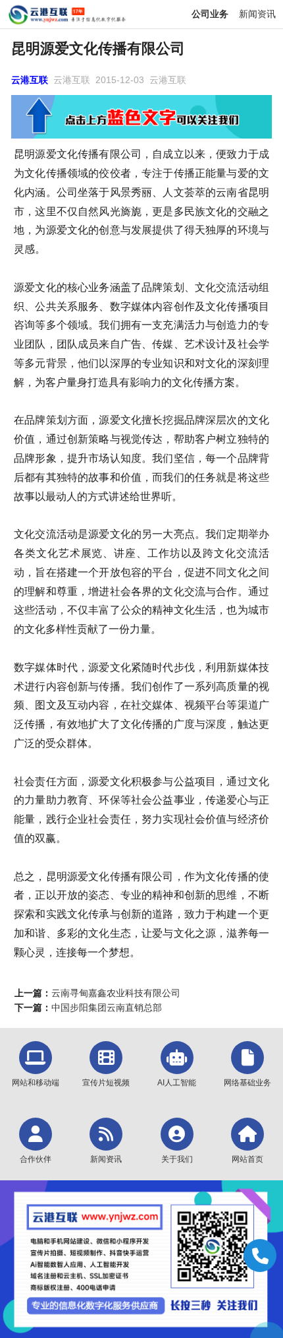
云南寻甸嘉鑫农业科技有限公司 (115, 993)
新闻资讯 (257, 14)
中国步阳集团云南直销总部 (106, 1007)
